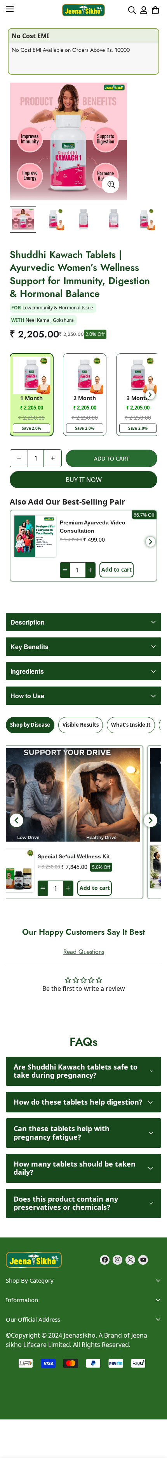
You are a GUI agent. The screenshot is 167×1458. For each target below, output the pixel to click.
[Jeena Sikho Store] (83, 10)
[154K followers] (117, 1260)
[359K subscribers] (143, 1260)
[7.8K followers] (105, 1260)
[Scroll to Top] (153, 1388)
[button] (155, 10)
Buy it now (84, 479)
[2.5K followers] (130, 1260)
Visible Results (81, 724)
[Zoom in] (110, 184)
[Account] (144, 10)
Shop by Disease (30, 724)
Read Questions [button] (83, 951)
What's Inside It (131, 724)
